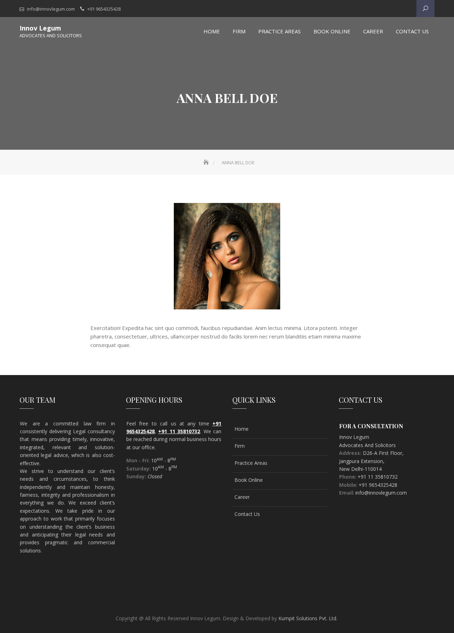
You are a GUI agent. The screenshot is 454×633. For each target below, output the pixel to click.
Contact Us (247, 514)
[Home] (207, 162)
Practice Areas (279, 31)
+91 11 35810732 (179, 431)
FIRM (239, 31)
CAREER (373, 31)
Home (212, 31)
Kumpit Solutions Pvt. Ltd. (307, 618)
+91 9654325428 (104, 9)
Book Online (248, 480)
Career (242, 497)
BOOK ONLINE (332, 31)
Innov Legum (40, 28)
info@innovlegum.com (51, 9)
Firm (239, 445)
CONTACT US (412, 31)
